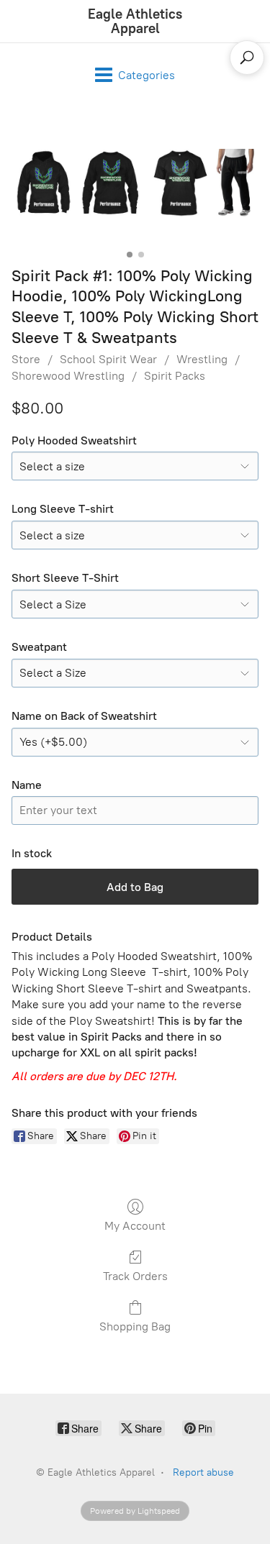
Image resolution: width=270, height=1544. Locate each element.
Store (26, 359)
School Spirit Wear (108, 359)
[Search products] (247, 57)
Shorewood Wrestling (68, 376)
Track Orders (135, 1276)
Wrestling (202, 359)
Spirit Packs (174, 376)
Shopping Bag (135, 1326)
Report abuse (203, 1472)
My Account (135, 1226)
